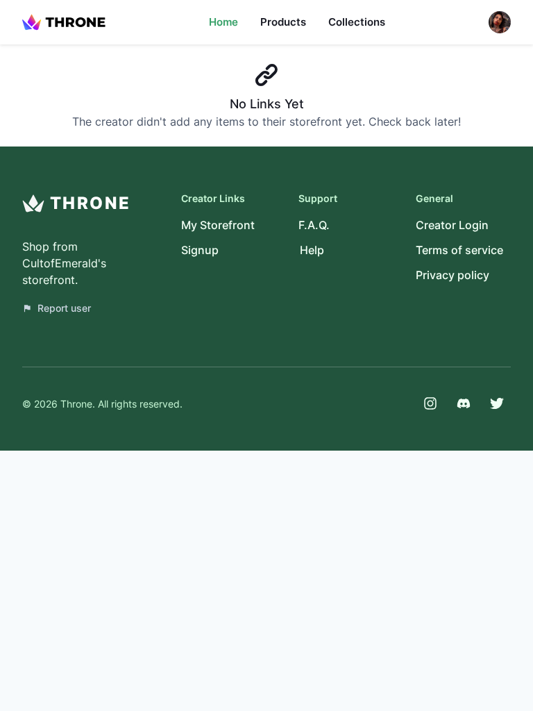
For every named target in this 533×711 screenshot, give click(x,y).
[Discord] (463, 403)
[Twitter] (497, 403)
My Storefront (218, 225)
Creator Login (452, 225)
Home (223, 21)
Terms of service (459, 250)
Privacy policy (452, 275)
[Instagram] (430, 403)
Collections (356, 21)
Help (312, 250)
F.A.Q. (314, 225)
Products (283, 21)
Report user (64, 308)
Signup (200, 250)
